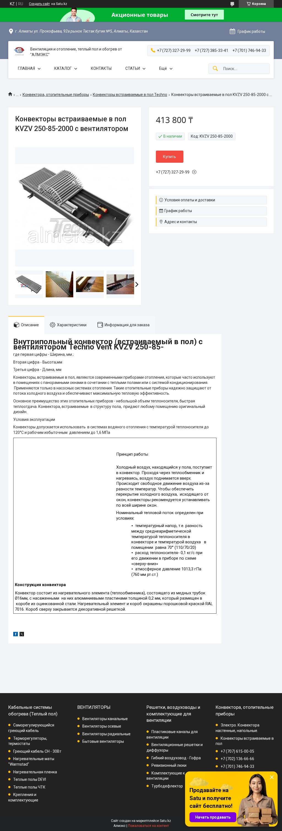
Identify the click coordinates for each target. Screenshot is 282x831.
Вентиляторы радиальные (106, 734)
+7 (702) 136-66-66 (237, 759)
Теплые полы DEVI (29, 779)
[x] (22, 635)
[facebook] (15, 635)
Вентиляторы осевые (101, 726)
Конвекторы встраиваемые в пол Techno (130, 94)
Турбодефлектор (167, 786)
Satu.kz (165, 821)
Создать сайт (39, 4)
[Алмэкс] (19, 52)
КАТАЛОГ (63, 68)
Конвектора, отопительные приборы (56, 94)
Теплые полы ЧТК (29, 787)
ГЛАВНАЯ (26, 68)
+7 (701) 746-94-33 (237, 766)
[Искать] (215, 69)
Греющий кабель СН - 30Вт (37, 751)
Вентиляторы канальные (105, 719)
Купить (169, 156)
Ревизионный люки (168, 765)
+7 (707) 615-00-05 (237, 751)
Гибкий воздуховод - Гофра (176, 758)
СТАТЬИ (132, 68)
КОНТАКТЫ (101, 68)
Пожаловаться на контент (148, 826)
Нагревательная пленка (35, 772)
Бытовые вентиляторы (103, 741)
